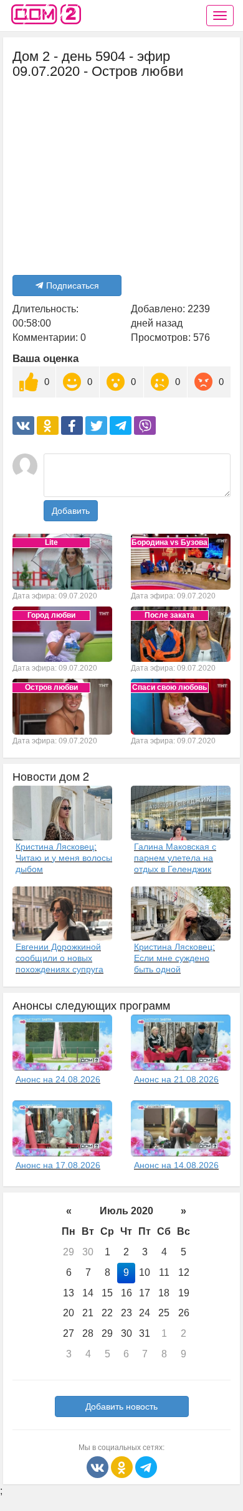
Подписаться (72, 286)
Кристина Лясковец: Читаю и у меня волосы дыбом (64, 857)
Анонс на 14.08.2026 (176, 1165)
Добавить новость (121, 1406)
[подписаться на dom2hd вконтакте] (99, 1466)
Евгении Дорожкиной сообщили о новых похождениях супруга (59, 957)
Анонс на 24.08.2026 (58, 1079)
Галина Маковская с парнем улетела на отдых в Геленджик (175, 857)
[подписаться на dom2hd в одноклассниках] (123, 1466)
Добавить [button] (71, 511)
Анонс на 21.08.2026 (176, 1079)
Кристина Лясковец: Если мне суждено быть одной (174, 957)
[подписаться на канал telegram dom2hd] (146, 1466)
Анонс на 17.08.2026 (58, 1165)
